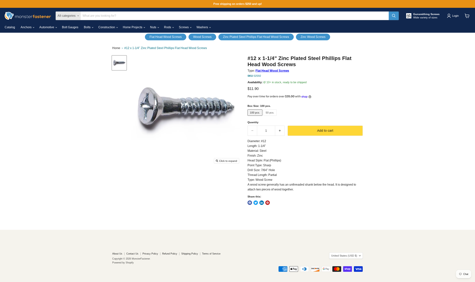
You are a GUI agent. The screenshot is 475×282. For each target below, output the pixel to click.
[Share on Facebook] (250, 202)
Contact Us (132, 253)
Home (116, 48)
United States (344, 255)
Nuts (153, 27)
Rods (168, 27)
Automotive (47, 27)
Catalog (10, 27)
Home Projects (133, 27)
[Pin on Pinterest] (267, 202)
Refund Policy (169, 253)
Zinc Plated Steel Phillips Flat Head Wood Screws (256, 36)
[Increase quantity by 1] (280, 131)
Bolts (87, 27)
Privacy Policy (150, 253)
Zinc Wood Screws (313, 36)
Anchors (26, 27)
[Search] (394, 16)
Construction (107, 27)
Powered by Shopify (123, 262)
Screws (184, 27)
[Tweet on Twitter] (255, 202)
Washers (202, 27)
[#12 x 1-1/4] (119, 63)
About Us (117, 253)
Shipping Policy (189, 253)
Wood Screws (202, 36)
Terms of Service (211, 253)
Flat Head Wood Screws (166, 36)
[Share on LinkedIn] (261, 202)
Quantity (253, 122)
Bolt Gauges (70, 27)
